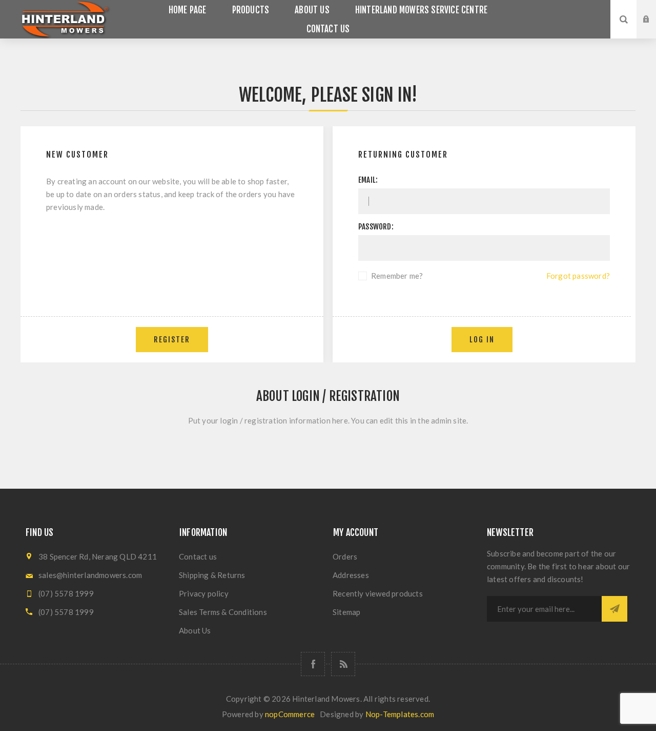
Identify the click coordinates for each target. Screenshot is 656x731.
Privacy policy (204, 593)
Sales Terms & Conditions (223, 612)
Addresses (351, 575)
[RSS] (343, 664)
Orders (345, 556)
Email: (368, 180)
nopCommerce (290, 714)
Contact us (198, 556)
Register (654, 29)
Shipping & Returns (212, 575)
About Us (195, 630)
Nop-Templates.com (399, 714)
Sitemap (346, 612)
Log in (654, 10)
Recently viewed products (378, 593)
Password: (376, 227)
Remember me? (397, 275)
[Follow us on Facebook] (313, 664)
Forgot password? (578, 275)
